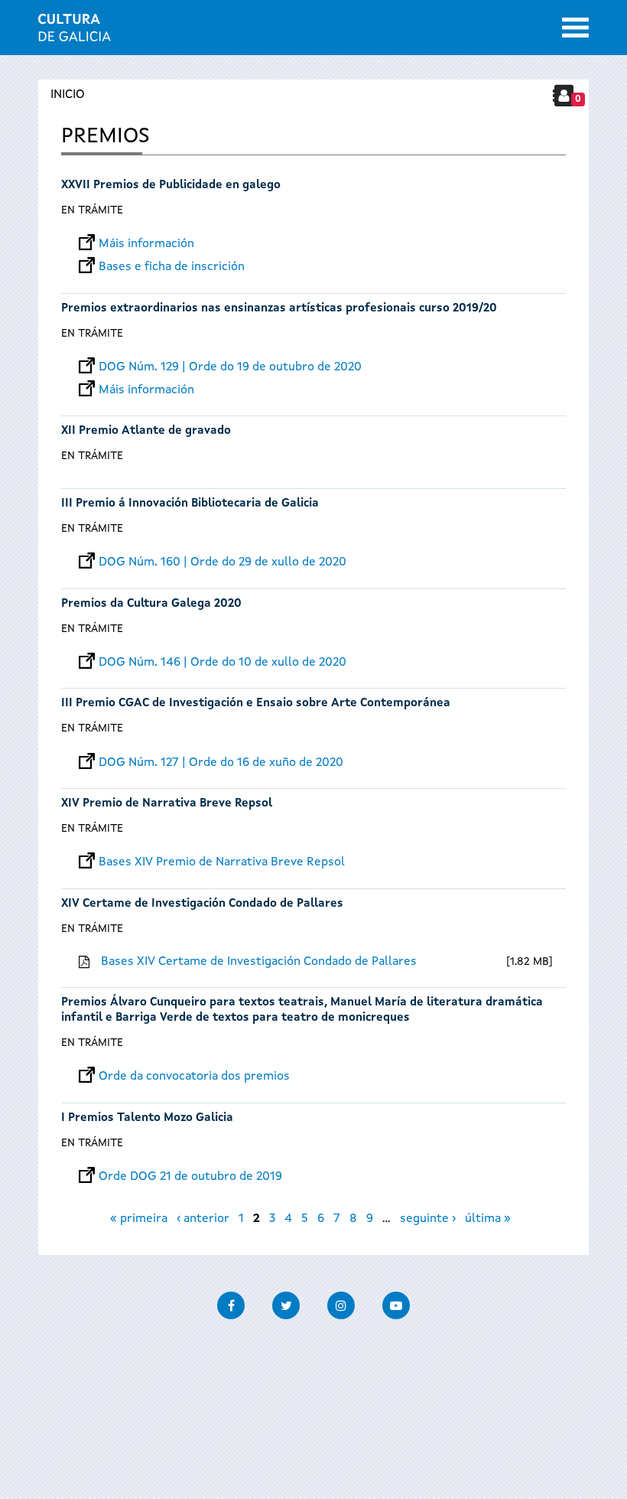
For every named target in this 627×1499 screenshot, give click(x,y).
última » (488, 1219)
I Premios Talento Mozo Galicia (147, 1118)
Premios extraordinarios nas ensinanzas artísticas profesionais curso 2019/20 (279, 308)
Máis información (146, 244)
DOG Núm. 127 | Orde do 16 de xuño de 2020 (221, 763)
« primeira (138, 1219)
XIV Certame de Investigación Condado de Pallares (202, 904)
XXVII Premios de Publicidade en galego (171, 185)
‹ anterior (203, 1219)
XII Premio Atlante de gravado (146, 431)
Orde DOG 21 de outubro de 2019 (190, 1177)
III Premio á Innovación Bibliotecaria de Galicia (190, 504)
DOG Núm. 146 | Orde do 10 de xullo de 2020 (222, 663)
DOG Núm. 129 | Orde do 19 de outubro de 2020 (230, 367)
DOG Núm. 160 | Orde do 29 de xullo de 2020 (222, 562)
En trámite (92, 210)
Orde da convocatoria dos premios (194, 1076)
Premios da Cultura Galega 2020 (151, 604)
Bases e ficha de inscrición (172, 267)
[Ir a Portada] (74, 32)
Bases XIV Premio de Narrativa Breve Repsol (222, 862)
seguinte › (428, 1219)
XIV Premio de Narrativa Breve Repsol (166, 804)
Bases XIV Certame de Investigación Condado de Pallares (259, 962)
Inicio (67, 95)
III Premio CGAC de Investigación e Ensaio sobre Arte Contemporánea (255, 703)
